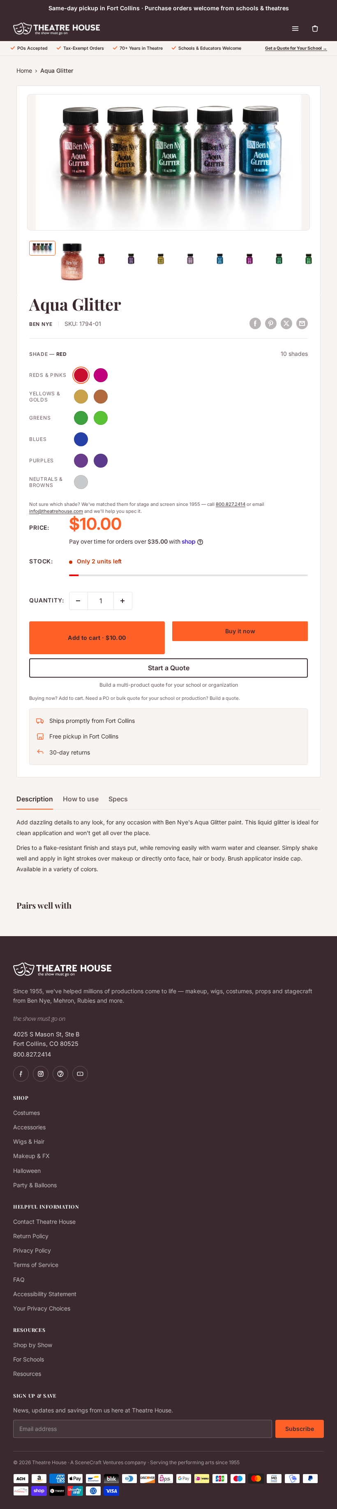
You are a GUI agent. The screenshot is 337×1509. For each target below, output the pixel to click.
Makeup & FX (31, 1155)
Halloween (27, 1170)
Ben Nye (41, 324)
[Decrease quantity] (78, 601)
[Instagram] (40, 1074)
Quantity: (46, 600)
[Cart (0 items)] (315, 29)
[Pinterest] (60, 1074)
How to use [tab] (81, 799)
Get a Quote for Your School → (296, 48)
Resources (27, 1373)
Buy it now (240, 631)
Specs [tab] (118, 799)
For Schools (28, 1359)
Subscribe (299, 1428)
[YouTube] (80, 1074)
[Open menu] (295, 29)
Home (24, 70)
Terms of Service (35, 1264)
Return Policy (30, 1235)
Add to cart (97, 637)
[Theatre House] (56, 29)
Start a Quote (168, 668)
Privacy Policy (32, 1250)
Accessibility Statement (44, 1293)
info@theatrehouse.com (56, 511)
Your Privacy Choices (41, 1308)
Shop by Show (32, 1344)
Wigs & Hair (28, 1141)
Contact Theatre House (44, 1221)
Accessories (29, 1127)
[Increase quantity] (123, 601)
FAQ (19, 1279)
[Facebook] (21, 1074)
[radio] (81, 375)
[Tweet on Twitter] (286, 323)
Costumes (26, 1112)
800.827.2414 (230, 504)
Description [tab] (34, 799)
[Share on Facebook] (255, 323)
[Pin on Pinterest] (271, 323)
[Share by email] (302, 323)
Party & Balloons (35, 1184)
